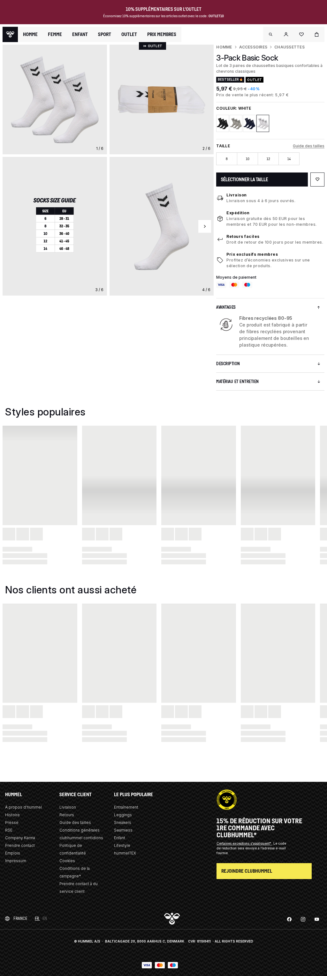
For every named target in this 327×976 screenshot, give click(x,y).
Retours (66, 814)
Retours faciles (243, 236)
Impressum (15, 860)
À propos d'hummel (23, 807)
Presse (12, 822)
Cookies (67, 860)
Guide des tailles (308, 145)
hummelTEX (125, 853)
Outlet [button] (129, 34)
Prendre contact (20, 845)
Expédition (237, 212)
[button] (270, 34)
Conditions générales (79, 830)
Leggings (123, 814)
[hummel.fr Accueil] (10, 34)
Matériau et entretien (237, 381)
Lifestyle (122, 845)
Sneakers (122, 822)
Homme (224, 47)
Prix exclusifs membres (252, 254)
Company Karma (20, 837)
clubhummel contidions (81, 837)
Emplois (12, 853)
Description (228, 363)
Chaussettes (289, 47)
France (20, 918)
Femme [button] (55, 34)
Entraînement (126, 807)
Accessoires (253, 47)
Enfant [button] (80, 34)
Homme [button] (30, 34)
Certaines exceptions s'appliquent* (244, 843)
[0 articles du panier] (316, 34)
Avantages (226, 307)
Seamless (123, 830)
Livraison (236, 195)
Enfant (119, 837)
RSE (8, 830)
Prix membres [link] (161, 34)
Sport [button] (104, 34)
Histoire (12, 814)
